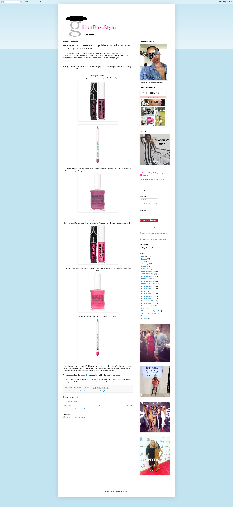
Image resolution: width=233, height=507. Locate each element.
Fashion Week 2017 (148, 286)
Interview (144, 318)
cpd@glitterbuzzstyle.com (156, 179)
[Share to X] (103, 388)
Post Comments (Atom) (79, 409)
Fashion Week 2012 (148, 303)
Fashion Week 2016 (148, 298)
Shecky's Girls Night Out (149, 284)
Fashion (144, 259)
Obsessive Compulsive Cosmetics (83, 391)
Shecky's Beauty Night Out (150, 311)
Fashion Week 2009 (148, 281)
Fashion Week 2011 (147, 306)
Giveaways (145, 264)
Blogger (125, 491)
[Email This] (98, 388)
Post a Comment (71, 401)
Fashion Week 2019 (148, 296)
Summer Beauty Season (102, 391)
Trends (143, 261)
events (143, 266)
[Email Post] (94, 387)
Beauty (71, 391)
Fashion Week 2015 (148, 293)
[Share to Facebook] (105, 388)
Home (98, 405)
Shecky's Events (146, 279)
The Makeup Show (147, 274)
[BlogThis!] (100, 388)
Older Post (128, 405)
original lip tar (85, 375)
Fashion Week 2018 (148, 301)
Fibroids (144, 316)
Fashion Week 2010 (148, 271)
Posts (144, 200)
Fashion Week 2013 (148, 288)
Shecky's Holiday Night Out (150, 313)
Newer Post (67, 405)
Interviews (144, 269)
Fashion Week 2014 (148, 276)
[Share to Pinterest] (107, 388)
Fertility (143, 291)
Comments (146, 203)
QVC (143, 308)
